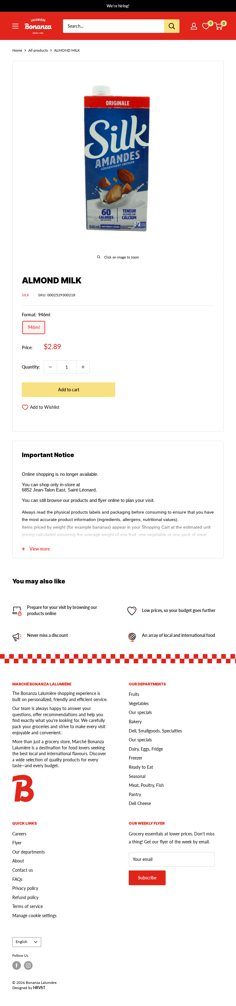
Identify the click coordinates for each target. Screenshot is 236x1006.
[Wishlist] (206, 26)
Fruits (134, 694)
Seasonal (137, 776)
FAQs (17, 879)
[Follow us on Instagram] (28, 965)
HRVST (39, 987)
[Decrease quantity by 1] (50, 367)
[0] (218, 26)
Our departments (28, 851)
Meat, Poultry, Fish (146, 785)
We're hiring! (118, 5)
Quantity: (31, 366)
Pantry (135, 794)
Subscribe (147, 877)
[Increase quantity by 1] (83, 367)
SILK (25, 295)
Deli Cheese (140, 803)
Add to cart (68, 389)
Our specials (140, 712)
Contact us (22, 870)
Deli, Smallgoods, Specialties (155, 730)
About (18, 860)
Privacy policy (25, 888)
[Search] (171, 26)
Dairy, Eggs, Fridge (146, 749)
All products (38, 50)
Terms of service (27, 906)
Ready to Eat (141, 767)
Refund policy (25, 897)
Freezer (135, 757)
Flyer (17, 842)
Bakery (135, 721)
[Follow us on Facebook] (16, 965)
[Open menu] (15, 26)
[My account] (194, 26)
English (21, 941)
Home (17, 50)
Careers (19, 833)
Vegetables (139, 703)
